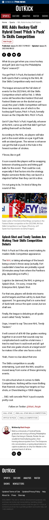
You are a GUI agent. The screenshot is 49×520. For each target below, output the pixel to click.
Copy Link (19, 55)
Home (4, 22)
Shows (7, 483)
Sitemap (21, 495)
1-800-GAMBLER (7, 509)
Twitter (9, 55)
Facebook (4, 55)
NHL (9, 260)
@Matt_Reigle (34, 406)
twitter (19, 454)
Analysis (26, 16)
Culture (15, 16)
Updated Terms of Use (11, 492)
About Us (5, 495)
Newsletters (18, 483)
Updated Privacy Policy (31, 492)
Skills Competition (29, 418)
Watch (36, 16)
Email (14, 55)
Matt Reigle (7, 42)
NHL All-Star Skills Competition (31, 413)
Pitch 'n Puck (10, 418)
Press (13, 495)
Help (44, 492)
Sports (6, 16)
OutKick (24, 8)
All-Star (8, 413)
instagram (14, 454)
